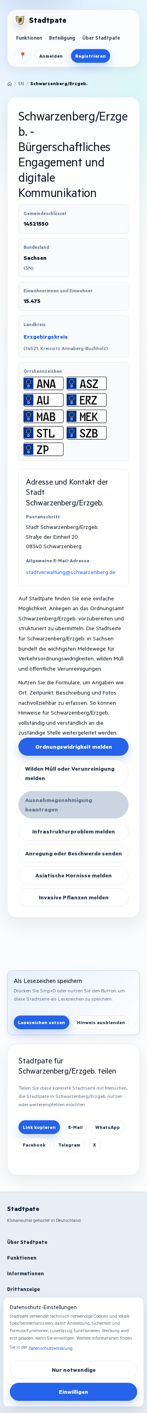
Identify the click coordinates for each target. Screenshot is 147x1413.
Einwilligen (73, 1391)
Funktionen (29, 38)
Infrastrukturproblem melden (73, 831)
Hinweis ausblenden (101, 1022)
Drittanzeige (23, 1289)
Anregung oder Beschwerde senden (73, 853)
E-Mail (75, 1127)
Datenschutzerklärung (51, 1348)
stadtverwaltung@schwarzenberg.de (71, 572)
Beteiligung (62, 38)
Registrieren (90, 56)
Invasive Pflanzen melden (74, 897)
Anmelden (51, 56)
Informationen (25, 1273)
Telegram (69, 1145)
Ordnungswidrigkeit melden (73, 746)
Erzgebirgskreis (46, 336)
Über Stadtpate (101, 38)
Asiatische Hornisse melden (73, 875)
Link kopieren (39, 1127)
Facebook (34, 1145)
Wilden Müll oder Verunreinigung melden (69, 773)
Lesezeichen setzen (41, 1022)
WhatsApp (107, 1127)
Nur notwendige (74, 1369)
